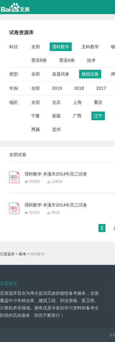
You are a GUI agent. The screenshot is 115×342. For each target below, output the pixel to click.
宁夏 (35, 115)
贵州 (56, 129)
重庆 (98, 102)
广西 (77, 115)
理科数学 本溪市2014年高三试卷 (56, 173)
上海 (77, 102)
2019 (57, 88)
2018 (79, 88)
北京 (56, 102)
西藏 (35, 129)
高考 (22, 254)
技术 (91, 60)
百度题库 (7, 254)
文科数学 (90, 46)
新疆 (56, 115)
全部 (35, 46)
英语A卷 (67, 60)
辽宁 (98, 115)
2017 (101, 88)
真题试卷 (60, 74)
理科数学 (60, 46)
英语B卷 (39, 60)
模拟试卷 (90, 74)
